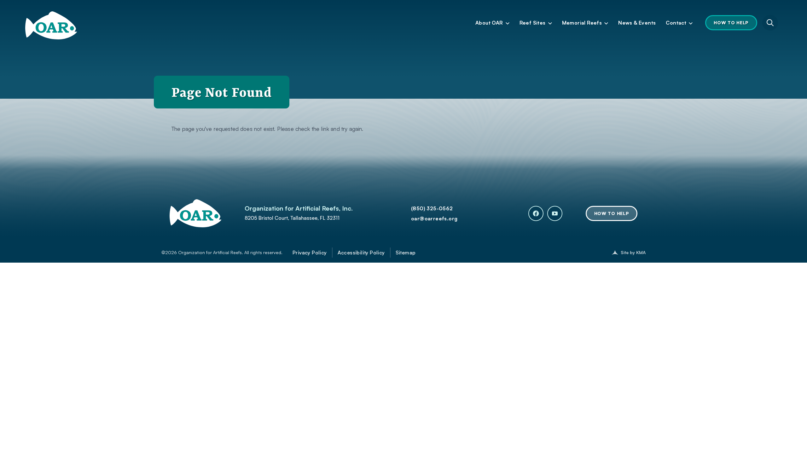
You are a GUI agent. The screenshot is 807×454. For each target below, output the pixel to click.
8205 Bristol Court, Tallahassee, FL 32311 (292, 218)
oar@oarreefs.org (434, 218)
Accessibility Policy (361, 252)
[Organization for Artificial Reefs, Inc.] (51, 20)
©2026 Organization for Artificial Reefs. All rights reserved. (221, 252)
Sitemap (406, 252)
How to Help (731, 22)
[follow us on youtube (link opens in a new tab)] (554, 213)
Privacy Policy (310, 252)
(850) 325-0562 (432, 208)
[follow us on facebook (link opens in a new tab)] (535, 213)
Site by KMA (633, 252)
